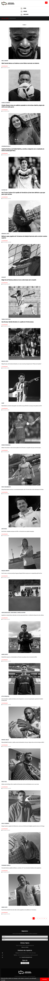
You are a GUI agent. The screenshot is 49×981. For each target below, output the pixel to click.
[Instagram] (28, 963)
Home (3, 18)
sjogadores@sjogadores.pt (27, 957)
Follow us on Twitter (24, 947)
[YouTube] (26, 963)
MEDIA (6, 18)
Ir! (46, 939)
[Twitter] (24, 963)
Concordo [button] (44, 979)
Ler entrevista (5, 66)
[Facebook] (22, 963)
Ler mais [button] (3, 980)
